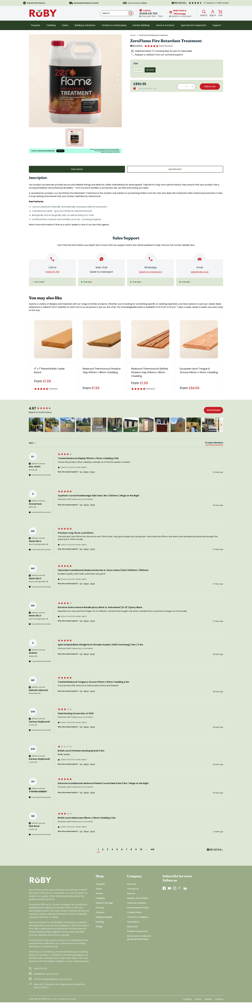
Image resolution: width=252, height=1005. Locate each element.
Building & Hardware (85, 25)
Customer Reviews (136, 902)
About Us (131, 884)
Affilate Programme (137, 931)
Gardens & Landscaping (114, 25)
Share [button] (92, 472)
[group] (42, 408)
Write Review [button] (213, 410)
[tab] (214, 443)
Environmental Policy (138, 907)
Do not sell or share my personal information (139, 937)
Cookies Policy (134, 912)
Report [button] (86, 472)
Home (132, 35)
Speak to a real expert (101, 271)
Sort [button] (31, 443)
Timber (99, 893)
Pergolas (35, 25)
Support (217, 25)
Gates (65, 25)
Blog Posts (132, 926)
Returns (131, 893)
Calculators (133, 921)
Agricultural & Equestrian (193, 25)
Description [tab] (77, 169)
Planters (100, 912)
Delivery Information (137, 898)
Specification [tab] (175, 169)
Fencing (100, 907)
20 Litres (150, 70)
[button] (158, 46)
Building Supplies (104, 917)
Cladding (51, 25)
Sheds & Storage (104, 902)
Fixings (99, 926)
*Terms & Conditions (137, 917)
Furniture (219, 999)
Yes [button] (81, 472)
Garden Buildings (141, 25)
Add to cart (210, 86)
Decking (100, 921)
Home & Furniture (165, 25)
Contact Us (133, 888)
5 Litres (138, 70)
